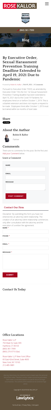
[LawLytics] (25, 397)
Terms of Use (16, 405)
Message (10, 182)
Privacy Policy (26, 405)
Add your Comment (11, 153)
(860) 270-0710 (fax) (11, 351)
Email (8, 173)
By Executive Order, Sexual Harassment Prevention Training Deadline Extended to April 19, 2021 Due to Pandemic (22, 68)
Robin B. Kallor (16, 84)
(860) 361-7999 (27, 30)
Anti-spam (35, 405)
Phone (6, 236)
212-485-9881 (8, 365)
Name (8, 165)
